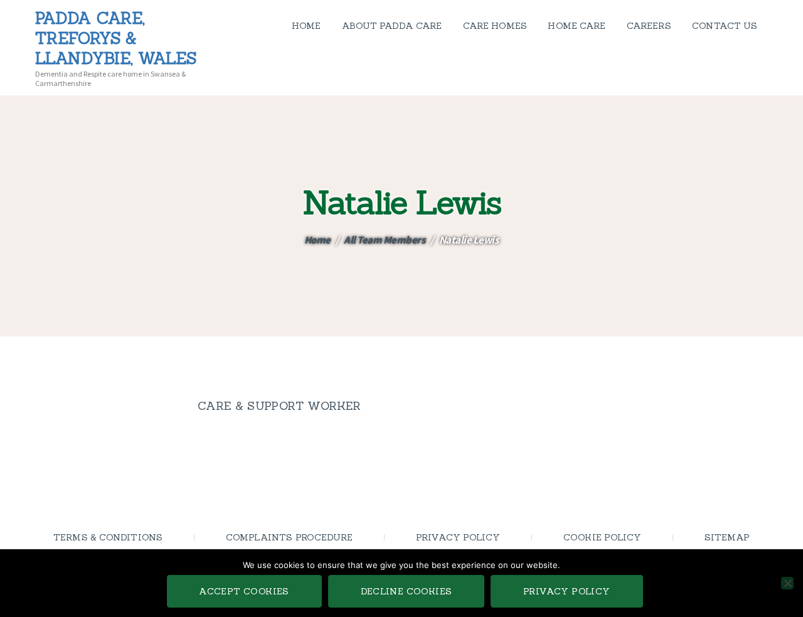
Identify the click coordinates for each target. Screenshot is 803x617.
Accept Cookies (244, 591)
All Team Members (384, 240)
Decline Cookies (406, 591)
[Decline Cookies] (787, 583)
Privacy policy (566, 591)
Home (317, 240)
